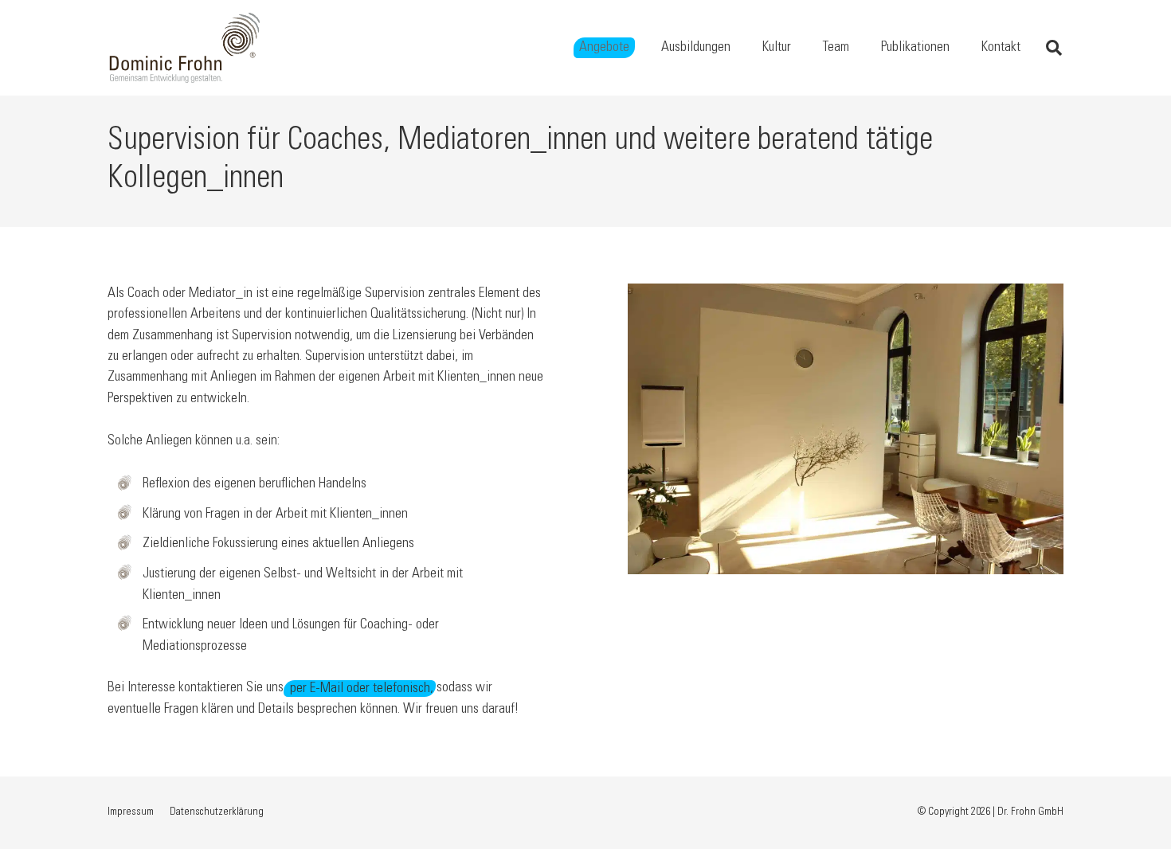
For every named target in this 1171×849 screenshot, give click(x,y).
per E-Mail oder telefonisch (360, 688)
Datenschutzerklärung (217, 812)
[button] (642, 47)
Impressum (131, 812)
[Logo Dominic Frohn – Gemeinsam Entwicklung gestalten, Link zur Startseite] (185, 48)
